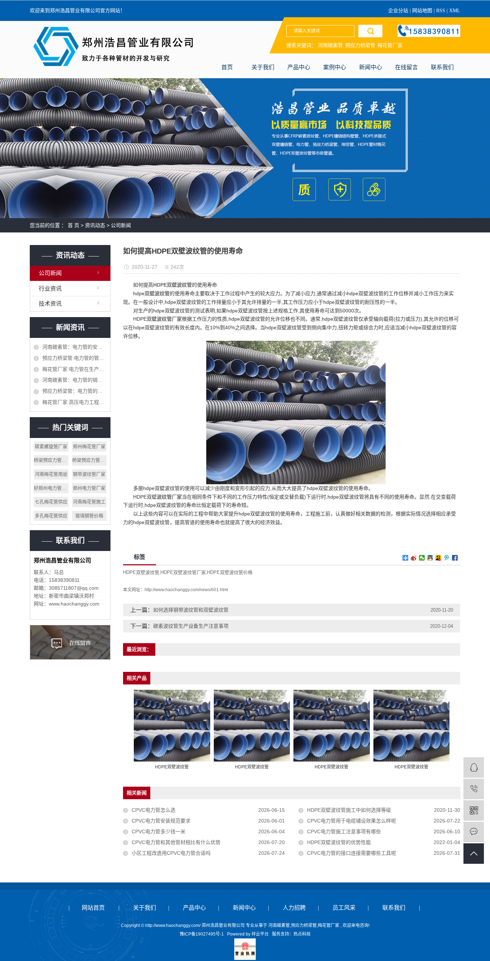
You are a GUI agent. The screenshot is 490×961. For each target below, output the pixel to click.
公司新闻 (121, 225)
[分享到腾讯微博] (447, 558)
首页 (227, 67)
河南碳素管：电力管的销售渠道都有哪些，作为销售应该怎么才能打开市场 (74, 380)
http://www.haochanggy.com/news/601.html (186, 589)
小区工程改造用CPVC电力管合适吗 (171, 853)
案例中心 (334, 67)
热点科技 (302, 934)
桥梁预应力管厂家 (51, 460)
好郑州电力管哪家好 (51, 488)
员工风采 (344, 908)
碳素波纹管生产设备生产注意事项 (190, 626)
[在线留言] (473, 832)
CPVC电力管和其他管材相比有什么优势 (176, 842)
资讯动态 (95, 225)
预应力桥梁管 (360, 45)
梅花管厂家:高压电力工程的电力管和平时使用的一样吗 (74, 402)
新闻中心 (370, 67)
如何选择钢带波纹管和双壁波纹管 (190, 610)
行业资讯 (50, 289)
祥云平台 (260, 934)
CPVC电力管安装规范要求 (161, 821)
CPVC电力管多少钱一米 (158, 831)
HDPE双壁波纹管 (141, 572)
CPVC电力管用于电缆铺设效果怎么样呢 (351, 821)
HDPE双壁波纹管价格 (230, 572)
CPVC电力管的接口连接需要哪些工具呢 (351, 853)
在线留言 (406, 67)
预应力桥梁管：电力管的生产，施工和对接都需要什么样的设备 (74, 391)
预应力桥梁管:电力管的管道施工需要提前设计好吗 (74, 358)
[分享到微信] (422, 558)
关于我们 (262, 67)
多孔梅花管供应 (51, 515)
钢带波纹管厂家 (89, 474)
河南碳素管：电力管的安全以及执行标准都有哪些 (74, 347)
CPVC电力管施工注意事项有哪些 (344, 831)
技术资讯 (50, 304)
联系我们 (442, 67)
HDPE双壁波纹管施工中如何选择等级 (349, 810)
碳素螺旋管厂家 (51, 446)
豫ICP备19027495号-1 (202, 934)
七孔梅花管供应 (51, 501)
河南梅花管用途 (51, 474)
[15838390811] (473, 789)
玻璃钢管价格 (89, 515)
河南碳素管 (330, 45)
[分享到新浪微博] (414, 558)
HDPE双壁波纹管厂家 (183, 572)
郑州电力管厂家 (89, 488)
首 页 (73, 225)
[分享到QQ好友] (430, 558)
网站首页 (93, 908)
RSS (440, 10)
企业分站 (398, 10)
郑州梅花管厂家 (89, 446)
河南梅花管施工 (89, 501)
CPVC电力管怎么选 (153, 810)
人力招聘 (294, 908)
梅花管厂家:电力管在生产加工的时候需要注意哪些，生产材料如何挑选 (74, 369)
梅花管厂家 (389, 45)
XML (454, 10)
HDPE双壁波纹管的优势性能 (339, 842)
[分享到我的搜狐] (438, 558)
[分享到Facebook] (455, 558)
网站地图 (423, 10)
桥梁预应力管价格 (89, 460)
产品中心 (298, 67)
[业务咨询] (473, 767)
